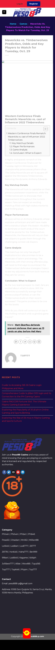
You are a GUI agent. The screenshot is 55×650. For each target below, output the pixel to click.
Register (33, 4)
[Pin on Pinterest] (34, 342)
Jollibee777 (8, 563)
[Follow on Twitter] (9, 472)
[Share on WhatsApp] (16, 342)
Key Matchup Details (22, 143)
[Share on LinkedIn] (39, 342)
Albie (17, 563)
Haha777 (23, 552)
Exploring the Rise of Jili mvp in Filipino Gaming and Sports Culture (26, 419)
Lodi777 (24, 546)
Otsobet (15, 540)
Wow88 (26, 563)
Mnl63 (24, 540)
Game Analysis (20, 150)
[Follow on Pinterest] (18, 472)
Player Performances (23, 146)
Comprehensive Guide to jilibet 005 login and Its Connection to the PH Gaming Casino (26, 395)
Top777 (6, 569)
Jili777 (33, 546)
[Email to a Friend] (30, 342)
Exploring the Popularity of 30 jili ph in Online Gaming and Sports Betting (25, 411)
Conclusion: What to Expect (27, 153)
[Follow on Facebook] (4, 472)
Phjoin (24, 569)
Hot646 (13, 552)
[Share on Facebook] (20, 342)
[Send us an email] (13, 472)
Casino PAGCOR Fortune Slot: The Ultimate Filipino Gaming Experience (24, 403)
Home (13, 24)
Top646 (15, 569)
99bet (5, 557)
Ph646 (31, 534)
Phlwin (5, 534)
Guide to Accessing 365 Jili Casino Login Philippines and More (22, 387)
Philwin (14, 534)
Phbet (23, 534)
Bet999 (33, 552)
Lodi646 (14, 557)
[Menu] (4, 12)
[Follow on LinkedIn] (23, 472)
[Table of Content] (45, 129)
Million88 (34, 540)
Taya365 (36, 563)
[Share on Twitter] (25, 342)
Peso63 (5, 540)
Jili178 (5, 552)
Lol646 (5, 546)
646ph (33, 557)
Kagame (23, 557)
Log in (20, 4)
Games (23, 24)
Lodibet (14, 546)
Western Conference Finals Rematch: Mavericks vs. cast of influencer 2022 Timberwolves (27, 136)
